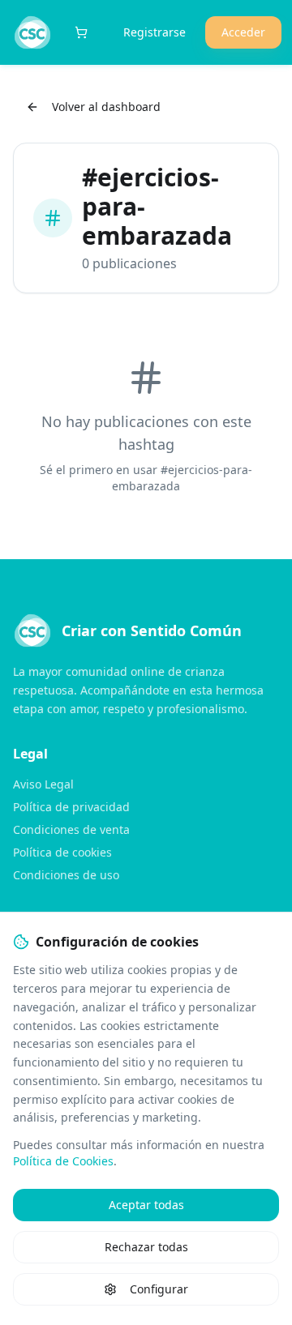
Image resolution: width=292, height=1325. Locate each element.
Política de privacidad (71, 806)
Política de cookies (62, 852)
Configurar (159, 1289)
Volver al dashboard (106, 106)
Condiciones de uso (66, 875)
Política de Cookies (63, 1161)
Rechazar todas (146, 1246)
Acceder (243, 32)
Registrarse (154, 32)
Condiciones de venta (71, 829)
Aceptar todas (146, 1204)
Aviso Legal (43, 784)
